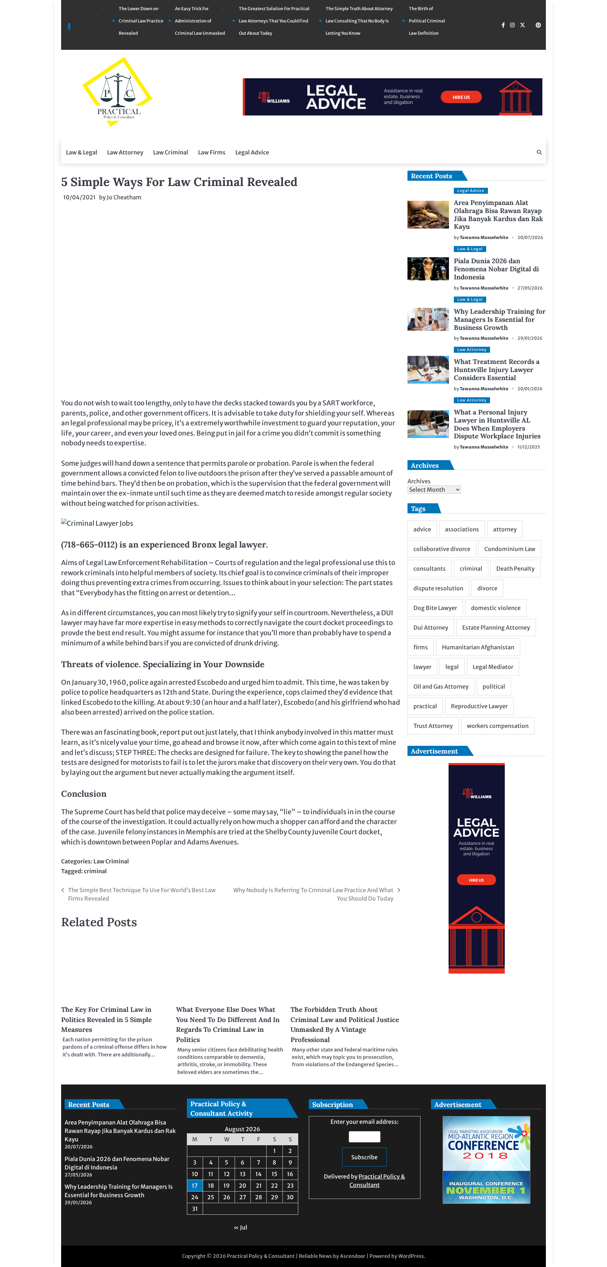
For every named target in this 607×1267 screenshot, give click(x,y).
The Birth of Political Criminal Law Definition (427, 21)
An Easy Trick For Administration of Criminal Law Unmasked (200, 21)
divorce (487, 588)
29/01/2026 (529, 338)
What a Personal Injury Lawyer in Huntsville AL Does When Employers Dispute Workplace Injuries (497, 424)
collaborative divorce (441, 548)
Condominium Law (509, 548)
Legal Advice (252, 152)
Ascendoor (352, 1256)
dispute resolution (438, 588)
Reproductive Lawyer (479, 706)
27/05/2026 (530, 288)
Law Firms (212, 152)
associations (462, 529)
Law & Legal (81, 152)
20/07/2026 (530, 237)
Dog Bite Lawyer (435, 607)
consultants (429, 568)
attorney (505, 529)
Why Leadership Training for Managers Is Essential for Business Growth (500, 319)
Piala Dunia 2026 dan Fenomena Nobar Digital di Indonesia (496, 269)
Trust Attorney (433, 725)
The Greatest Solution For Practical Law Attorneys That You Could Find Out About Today (274, 21)
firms (420, 647)
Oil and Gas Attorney (441, 686)
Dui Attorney (430, 627)
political (494, 686)
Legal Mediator (493, 666)
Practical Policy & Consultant (261, 1256)
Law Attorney (125, 152)
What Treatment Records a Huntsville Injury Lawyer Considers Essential (497, 369)
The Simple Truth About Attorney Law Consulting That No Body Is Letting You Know (359, 21)
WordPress (411, 1256)
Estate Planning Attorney (496, 627)
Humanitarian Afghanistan (478, 647)
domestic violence (496, 607)
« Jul (240, 1227)
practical (425, 706)
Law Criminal (170, 152)
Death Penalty (515, 568)
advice (422, 529)
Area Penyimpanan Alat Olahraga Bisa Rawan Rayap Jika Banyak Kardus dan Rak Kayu (498, 214)
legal (452, 666)
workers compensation (498, 725)
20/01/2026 (529, 388)
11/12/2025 (528, 447)
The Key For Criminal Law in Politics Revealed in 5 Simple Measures (106, 1019)
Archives (419, 481)
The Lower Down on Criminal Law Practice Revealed (141, 21)
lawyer (422, 666)
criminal (95, 871)
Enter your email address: (364, 1153)
